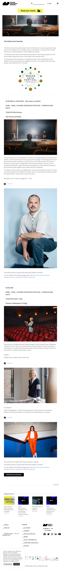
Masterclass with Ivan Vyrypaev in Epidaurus (37, 508)
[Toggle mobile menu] (58, 3)
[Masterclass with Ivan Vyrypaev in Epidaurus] (37, 500)
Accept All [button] (16, 564)
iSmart (46, 566)
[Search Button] (32, 3)
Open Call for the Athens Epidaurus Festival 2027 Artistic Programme (9, 509)
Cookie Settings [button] (8, 564)
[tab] (30, 184)
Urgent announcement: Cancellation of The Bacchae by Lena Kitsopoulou (51, 509)
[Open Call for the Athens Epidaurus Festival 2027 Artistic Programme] (9, 500)
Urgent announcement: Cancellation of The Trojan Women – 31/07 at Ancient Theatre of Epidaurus (23, 510)
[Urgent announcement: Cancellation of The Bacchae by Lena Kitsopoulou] (51, 500)
